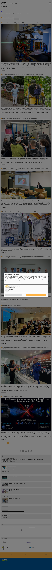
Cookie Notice (20, 277)
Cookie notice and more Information (13, 283)
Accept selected (13, 294)
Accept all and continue (36, 294)
